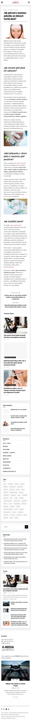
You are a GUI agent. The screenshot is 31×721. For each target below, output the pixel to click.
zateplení (19, 514)
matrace (6, 498)
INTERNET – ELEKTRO (9, 452)
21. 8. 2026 (6, 339)
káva (19, 495)
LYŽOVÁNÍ (24, 495)
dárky (22, 489)
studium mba (7, 512)
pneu (10, 503)
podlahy (24, 503)
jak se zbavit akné (16, 225)
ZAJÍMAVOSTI (7, 468)
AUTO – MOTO (7, 443)
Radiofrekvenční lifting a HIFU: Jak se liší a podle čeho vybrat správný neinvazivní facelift (15, 363)
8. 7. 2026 (18, 688)
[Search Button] (26, 526)
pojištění (6, 506)
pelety (5, 503)
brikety (22, 484)
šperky (16, 517)
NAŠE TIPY (6, 459)
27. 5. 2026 (6, 367)
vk (13, 688)
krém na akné (8, 196)
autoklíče (10, 484)
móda (15, 498)
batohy (16, 484)
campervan (12, 486)
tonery (14, 512)
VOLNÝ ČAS (6, 465)
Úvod (5, 9)
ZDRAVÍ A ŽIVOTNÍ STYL (12, 9)
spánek (22, 509)
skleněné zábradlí (8, 509)
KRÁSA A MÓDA (7, 456)
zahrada (13, 514)
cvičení (5, 489)
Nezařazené (6, 462)
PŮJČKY (12, 506)
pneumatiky (17, 503)
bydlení (6, 486)
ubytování (20, 512)
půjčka (18, 506)
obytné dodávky (8, 500)
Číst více (15, 697)
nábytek (21, 498)
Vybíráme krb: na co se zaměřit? (18, 409)
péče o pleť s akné (18, 163)
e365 (15, 2)
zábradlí (6, 517)
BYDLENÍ (5, 446)
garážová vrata (13, 492)
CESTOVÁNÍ (6, 449)
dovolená (12, 489)
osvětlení (24, 500)
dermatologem (8, 267)
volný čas (6, 514)
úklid (11, 517)
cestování (20, 486)
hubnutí (21, 492)
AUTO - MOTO (15, 679)
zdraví (25, 514)
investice (13, 495)
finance (6, 492)
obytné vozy (17, 500)
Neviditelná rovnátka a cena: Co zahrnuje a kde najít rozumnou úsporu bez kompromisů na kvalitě (15, 390)
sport (16, 509)
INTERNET (6, 495)
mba (11, 498)
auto (5, 484)
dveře (17, 489)
